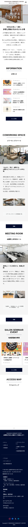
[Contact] (18, 519)
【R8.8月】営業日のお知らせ (18, 110)
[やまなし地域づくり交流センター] (14, 2)
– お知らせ (5, 445)
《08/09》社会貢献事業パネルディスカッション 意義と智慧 (19, 93)
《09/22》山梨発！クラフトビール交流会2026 (19, 84)
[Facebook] (13, 519)
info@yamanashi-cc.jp (8, 503)
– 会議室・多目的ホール (20, 447)
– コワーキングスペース (20, 443)
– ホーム (5, 442)
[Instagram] (10, 519)
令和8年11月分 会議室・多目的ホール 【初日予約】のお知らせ (18, 101)
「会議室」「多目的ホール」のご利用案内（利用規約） (14, 307)
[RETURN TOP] (14, 428)
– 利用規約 (5, 447)
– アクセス (5, 458)
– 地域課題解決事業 (20, 451)
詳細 (14, 226)
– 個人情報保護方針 (7, 463)
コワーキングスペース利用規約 (13, 214)
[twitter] (15, 519)
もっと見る (14, 118)
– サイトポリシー (7, 461)
